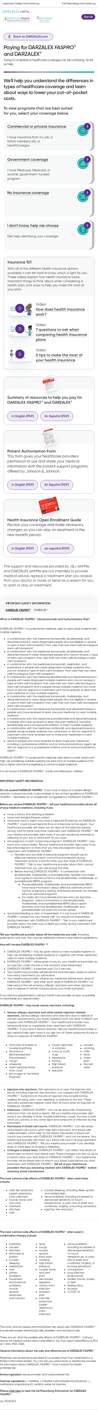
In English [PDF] (23, 416)
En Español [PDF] (57, 416)
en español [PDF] (57, 548)
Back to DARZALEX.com (30, 36)
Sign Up (88, 16)
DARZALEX (18, 610)
